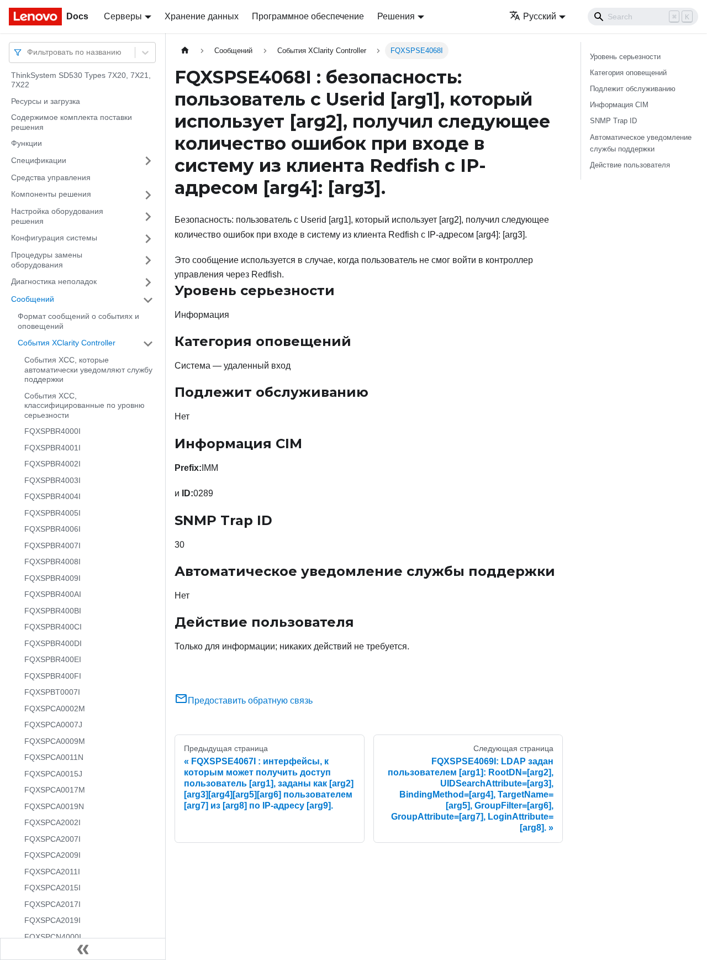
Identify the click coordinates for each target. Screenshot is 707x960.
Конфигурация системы (54, 238)
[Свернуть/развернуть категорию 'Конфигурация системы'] (148, 239)
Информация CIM (619, 105)
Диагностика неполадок (54, 281)
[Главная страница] (185, 50)
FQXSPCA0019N (54, 806)
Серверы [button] (123, 16)
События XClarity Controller (66, 343)
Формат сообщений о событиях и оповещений (78, 321)
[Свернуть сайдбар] (83, 949)
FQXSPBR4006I (52, 529)
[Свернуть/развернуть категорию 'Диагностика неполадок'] (148, 282)
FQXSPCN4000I (52, 936)
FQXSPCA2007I (52, 839)
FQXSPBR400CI (53, 627)
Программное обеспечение (308, 16)
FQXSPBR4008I (52, 562)
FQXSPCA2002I (52, 823)
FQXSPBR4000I (52, 431)
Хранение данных (202, 16)
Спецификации (38, 160)
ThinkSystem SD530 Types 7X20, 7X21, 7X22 (81, 80)
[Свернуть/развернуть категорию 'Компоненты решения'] (148, 195)
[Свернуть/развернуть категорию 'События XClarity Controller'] (148, 344)
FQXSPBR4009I (52, 578)
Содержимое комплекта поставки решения (71, 122)
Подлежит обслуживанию (633, 89)
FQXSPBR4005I (52, 512)
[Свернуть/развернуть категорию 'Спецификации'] (148, 161)
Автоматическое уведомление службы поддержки (641, 143)
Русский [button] (539, 16)
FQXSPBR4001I (52, 447)
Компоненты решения (51, 194)
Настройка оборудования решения (57, 216)
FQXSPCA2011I (52, 871)
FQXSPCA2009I (52, 855)
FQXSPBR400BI (52, 610)
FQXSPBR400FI (52, 676)
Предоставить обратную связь (250, 700)
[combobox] (28, 52)
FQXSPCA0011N (53, 757)
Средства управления (51, 177)
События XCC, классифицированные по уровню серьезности (84, 405)
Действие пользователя (630, 165)
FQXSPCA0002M (54, 708)
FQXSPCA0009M (54, 741)
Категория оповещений (628, 73)
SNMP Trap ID (613, 121)
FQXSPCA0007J (53, 725)
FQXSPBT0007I (52, 692)
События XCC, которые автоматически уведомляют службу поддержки (88, 370)
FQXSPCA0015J (53, 773)
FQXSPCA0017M (54, 790)
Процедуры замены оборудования (46, 260)
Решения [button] (396, 16)
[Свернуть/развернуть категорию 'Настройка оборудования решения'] (148, 217)
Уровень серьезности (625, 57)
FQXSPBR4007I (52, 545)
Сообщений (32, 299)
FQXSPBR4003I (52, 480)
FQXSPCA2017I (52, 904)
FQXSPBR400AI (52, 594)
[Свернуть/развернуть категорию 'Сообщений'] (148, 300)
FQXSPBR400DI (53, 643)
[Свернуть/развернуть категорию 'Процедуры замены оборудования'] (148, 261)
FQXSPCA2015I (52, 888)
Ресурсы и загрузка (45, 101)
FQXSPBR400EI (52, 659)
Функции (26, 143)
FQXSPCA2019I (52, 920)
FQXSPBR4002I (52, 464)
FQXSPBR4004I (52, 496)
